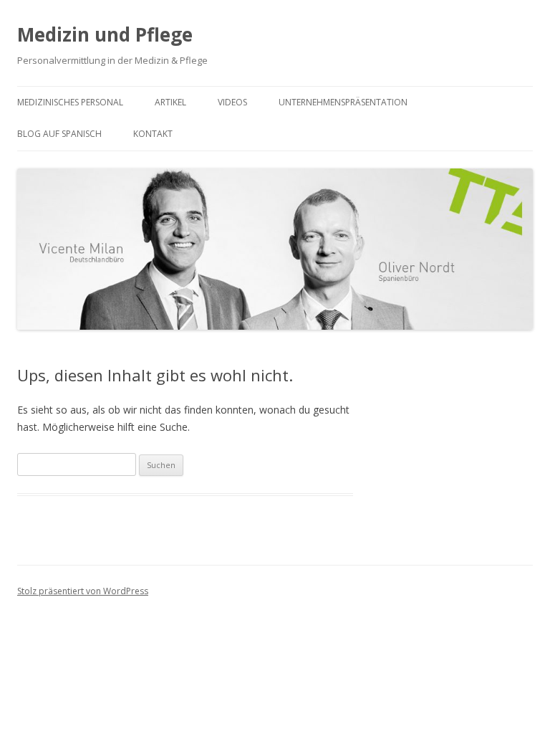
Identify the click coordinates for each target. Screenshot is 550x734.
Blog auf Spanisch (59, 134)
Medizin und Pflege (105, 34)
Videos (232, 102)
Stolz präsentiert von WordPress (82, 591)
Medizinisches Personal (70, 102)
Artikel (170, 102)
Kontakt (153, 134)
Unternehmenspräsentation (343, 102)
